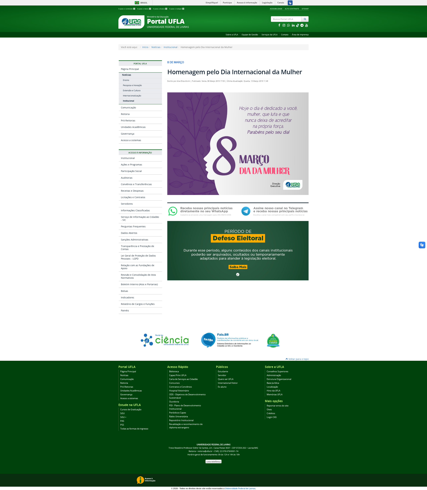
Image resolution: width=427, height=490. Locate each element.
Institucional (170, 47)
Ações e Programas (131, 164)
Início (145, 47)
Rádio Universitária (178, 416)
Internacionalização (132, 95)
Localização (272, 386)
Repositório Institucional (181, 420)
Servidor (222, 375)
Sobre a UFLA (232, 34)
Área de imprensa (300, 34)
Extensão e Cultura (131, 90)
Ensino (126, 80)
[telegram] (302, 25)
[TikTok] (298, 25)
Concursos (174, 383)
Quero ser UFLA (225, 379)
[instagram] (284, 25)
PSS (122, 424)
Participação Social (131, 171)
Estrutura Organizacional (279, 379)
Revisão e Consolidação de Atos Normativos (138, 276)
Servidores (127, 203)
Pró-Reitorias (128, 120)
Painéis (125, 310)
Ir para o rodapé (176, 9)
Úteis (269, 409)
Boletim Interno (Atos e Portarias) (139, 284)
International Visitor (228, 383)
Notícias (155, 47)
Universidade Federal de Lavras (240, 488)
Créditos (271, 413)
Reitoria (125, 114)
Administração (274, 375)
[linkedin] (293, 25)
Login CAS (272, 417)
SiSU (122, 413)
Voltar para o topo (298, 359)
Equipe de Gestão (250, 34)
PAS (122, 421)
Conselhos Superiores (277, 371)
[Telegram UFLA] (274, 211)
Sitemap (305, 9)
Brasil (140, 2)
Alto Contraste (292, 9)
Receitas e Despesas (132, 190)
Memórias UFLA (274, 394)
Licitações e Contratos (133, 197)
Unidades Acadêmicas (133, 127)
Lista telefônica (213, 461)
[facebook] (279, 25)
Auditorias (126, 177)
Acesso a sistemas (131, 140)
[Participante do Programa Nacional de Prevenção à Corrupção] (273, 340)
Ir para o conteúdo (126, 9)
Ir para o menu (144, 9)
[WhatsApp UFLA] (201, 211)
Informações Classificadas (135, 210)
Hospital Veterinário (179, 390)
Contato (284, 34)
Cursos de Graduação (130, 409)
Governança (127, 133)
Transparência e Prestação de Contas (137, 247)
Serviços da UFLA (270, 34)
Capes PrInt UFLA (177, 375)
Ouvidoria (174, 401)
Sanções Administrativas (134, 239)
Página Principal (130, 69)
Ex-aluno (222, 386)
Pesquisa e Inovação (132, 85)
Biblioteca (174, 371)
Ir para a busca (160, 9)
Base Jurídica (273, 383)
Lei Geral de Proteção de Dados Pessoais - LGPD (138, 257)
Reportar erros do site (277, 405)
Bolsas (124, 291)
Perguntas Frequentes (133, 226)
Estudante (223, 371)
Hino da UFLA (273, 390)
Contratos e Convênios (180, 386)
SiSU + (123, 417)
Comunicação (128, 107)
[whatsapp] (289, 25)
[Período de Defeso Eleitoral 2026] (238, 250)
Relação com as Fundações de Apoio (137, 267)
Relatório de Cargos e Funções (138, 304)
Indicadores (127, 297)
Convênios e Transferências (136, 184)
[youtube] (307, 25)
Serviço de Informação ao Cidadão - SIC (140, 218)
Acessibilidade (276, 9)
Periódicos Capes (177, 412)
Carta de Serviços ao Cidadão (183, 379)
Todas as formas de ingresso (134, 428)
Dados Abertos (129, 232)
